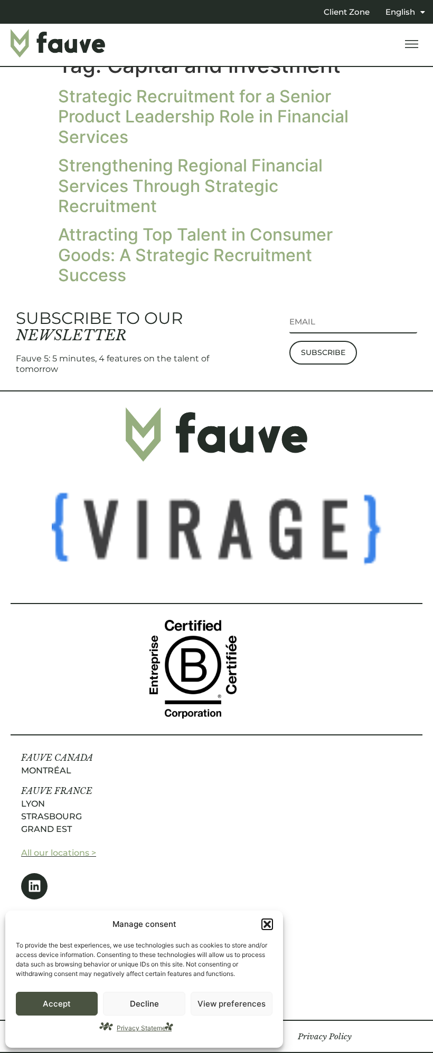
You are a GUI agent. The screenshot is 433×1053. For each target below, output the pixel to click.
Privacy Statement (144, 1028)
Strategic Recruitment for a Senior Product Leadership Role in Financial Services (203, 116)
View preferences (231, 1004)
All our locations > (58, 853)
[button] (267, 924)
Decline (144, 1004)
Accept (57, 1004)
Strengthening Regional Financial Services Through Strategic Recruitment (190, 185)
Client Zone (347, 12)
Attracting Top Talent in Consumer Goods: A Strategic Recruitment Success (195, 254)
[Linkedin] (34, 886)
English (400, 12)
